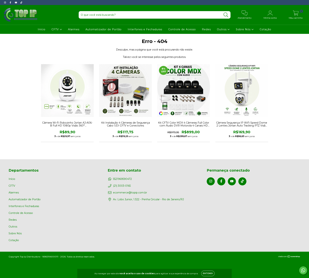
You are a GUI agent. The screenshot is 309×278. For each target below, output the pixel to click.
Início (41, 29)
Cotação (265, 29)
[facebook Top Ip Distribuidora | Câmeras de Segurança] (10, 2)
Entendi (208, 273)
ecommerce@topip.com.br (130, 192)
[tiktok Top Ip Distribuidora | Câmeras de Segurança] (21, 2)
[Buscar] (226, 15)
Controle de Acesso (182, 29)
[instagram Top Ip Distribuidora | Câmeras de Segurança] (5, 2)
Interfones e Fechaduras (145, 29)
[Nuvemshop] (289, 256)
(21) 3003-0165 (122, 185)
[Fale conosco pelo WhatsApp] (303, 270)
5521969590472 (122, 179)
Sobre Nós (243, 29)
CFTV (56, 29)
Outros (222, 29)
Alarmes (73, 29)
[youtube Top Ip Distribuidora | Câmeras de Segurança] (16, 2)
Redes (206, 29)
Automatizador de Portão (103, 29)
